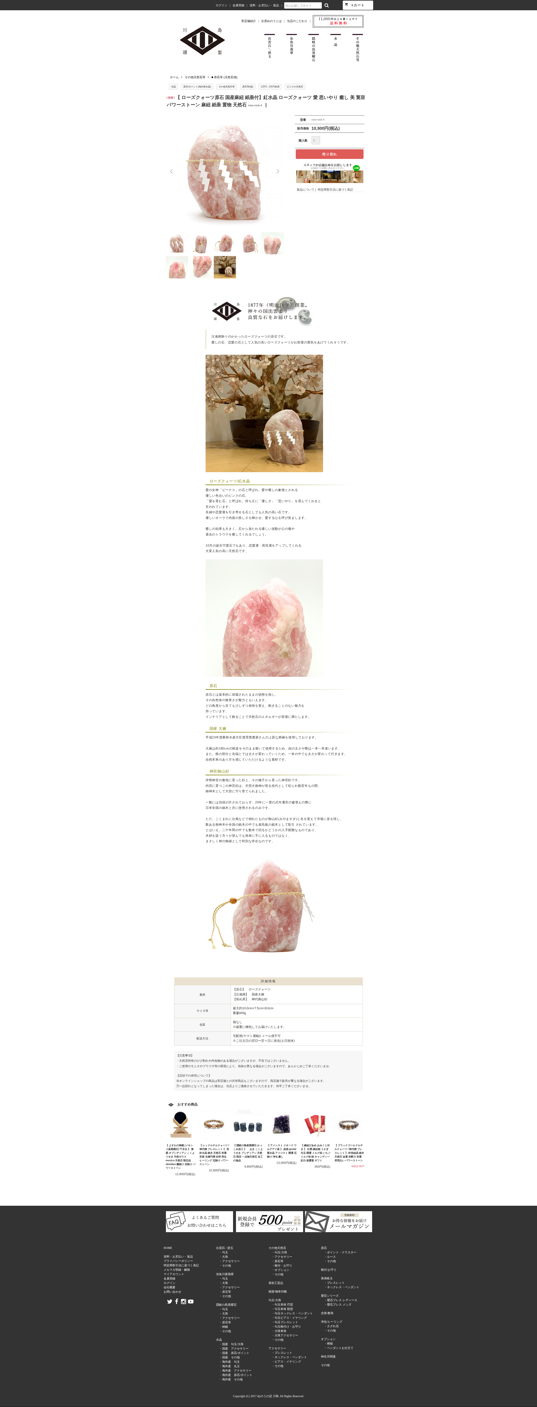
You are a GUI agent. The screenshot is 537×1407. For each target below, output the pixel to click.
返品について (305, 189)
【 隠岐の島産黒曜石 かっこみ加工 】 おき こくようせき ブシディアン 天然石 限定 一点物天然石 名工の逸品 (248, 1153)
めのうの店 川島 (172, 5)
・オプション (280, 1270)
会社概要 (169, 1287)
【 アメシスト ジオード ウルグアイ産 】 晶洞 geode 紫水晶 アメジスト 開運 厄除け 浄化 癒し (282, 1151)
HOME (168, 1248)
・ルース (330, 1256)
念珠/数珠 (327, 1313)
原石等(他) (247, 86)
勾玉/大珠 (274, 1300)
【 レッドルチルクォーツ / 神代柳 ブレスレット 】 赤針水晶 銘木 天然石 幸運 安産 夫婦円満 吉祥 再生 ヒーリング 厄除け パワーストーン (214, 1155)
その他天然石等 (195, 77)
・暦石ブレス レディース (340, 1300)
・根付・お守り (282, 1265)
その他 (325, 1365)
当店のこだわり (297, 21)
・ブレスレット (282, 1352)
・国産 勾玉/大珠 (231, 1344)
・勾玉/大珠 (279, 1252)
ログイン (221, 5)
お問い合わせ (172, 1291)
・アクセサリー (229, 1261)
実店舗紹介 (248, 21)
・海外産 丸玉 (229, 1366)
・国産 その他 (229, 1357)
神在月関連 (328, 1356)
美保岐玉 (327, 1278)
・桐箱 (328, 1343)
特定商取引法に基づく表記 (335, 189)
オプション (328, 1339)
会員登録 (238, 5)
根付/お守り (328, 1269)
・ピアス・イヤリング (286, 1361)
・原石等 (225, 1291)
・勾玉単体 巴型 (282, 1304)
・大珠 (223, 1256)
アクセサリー (277, 1348)
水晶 (173, 86)
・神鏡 (223, 1326)
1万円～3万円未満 (270, 86)
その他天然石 (277, 1248)
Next (277, 171)
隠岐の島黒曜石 (226, 1304)
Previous (172, 171)
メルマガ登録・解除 (177, 1269)
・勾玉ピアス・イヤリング (289, 1317)
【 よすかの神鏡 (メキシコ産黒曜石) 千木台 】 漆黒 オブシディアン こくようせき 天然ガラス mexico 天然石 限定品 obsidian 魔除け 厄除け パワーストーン (180, 1156)
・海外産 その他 (231, 1379)
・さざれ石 (331, 1326)
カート (355, 5)
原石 (324, 1248)
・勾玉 (223, 1252)
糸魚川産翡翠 (225, 1274)
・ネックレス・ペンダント (289, 1357)
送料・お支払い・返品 (264, 5)
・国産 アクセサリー (234, 1348)
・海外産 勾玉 (229, 1361)
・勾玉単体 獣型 (282, 1309)
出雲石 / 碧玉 (224, 1248)
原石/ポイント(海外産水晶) (197, 86)
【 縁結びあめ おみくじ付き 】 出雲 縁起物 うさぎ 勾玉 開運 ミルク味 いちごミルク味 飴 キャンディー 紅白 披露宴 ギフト (315, 1153)
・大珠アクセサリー (285, 1335)
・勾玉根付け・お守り (286, 1326)
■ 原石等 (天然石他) (224, 77)
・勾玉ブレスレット (285, 1322)
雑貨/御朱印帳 (277, 1291)
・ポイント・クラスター (340, 1252)
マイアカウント (174, 1274)
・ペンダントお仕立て (338, 1348)
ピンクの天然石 (295, 86)
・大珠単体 (279, 1331)
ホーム (174, 77)
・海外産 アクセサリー (235, 1370)
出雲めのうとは (271, 21)
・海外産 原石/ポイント (235, 1375)
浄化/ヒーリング (331, 1321)
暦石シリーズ (330, 1295)
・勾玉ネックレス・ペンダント (292, 1313)
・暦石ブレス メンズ (337, 1304)
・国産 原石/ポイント (234, 1353)
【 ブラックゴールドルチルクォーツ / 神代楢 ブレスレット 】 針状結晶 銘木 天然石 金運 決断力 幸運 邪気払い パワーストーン (349, 1153)
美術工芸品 (275, 1283)
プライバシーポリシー (178, 1261)
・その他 (225, 1265)
